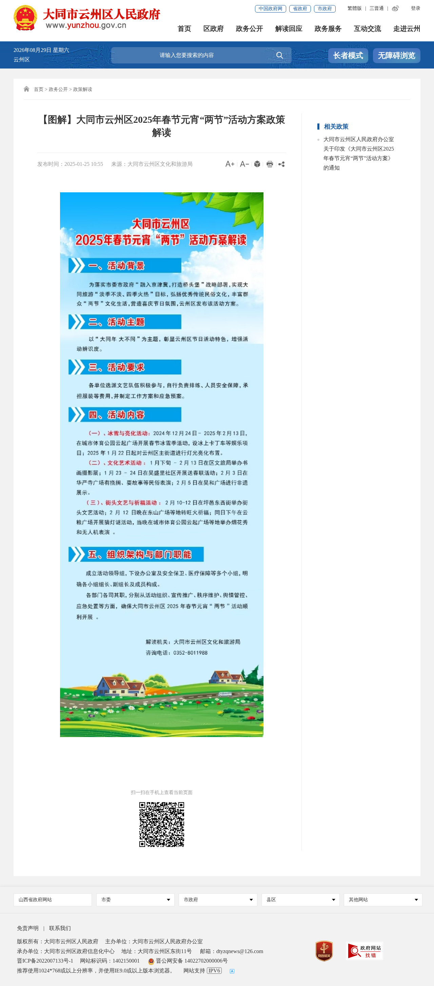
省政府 (300, 8)
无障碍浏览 (396, 55)
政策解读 (82, 89)
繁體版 (355, 8)
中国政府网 (270, 8)
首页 (184, 28)
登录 (415, 8)
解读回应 (288, 28)
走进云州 (406, 28)
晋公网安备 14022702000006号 (191, 961)
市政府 (325, 8)
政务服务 (328, 28)
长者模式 (348, 55)
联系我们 (60, 928)
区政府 (213, 28)
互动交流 (367, 28)
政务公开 (249, 28)
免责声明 (28, 928)
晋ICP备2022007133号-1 (45, 961)
